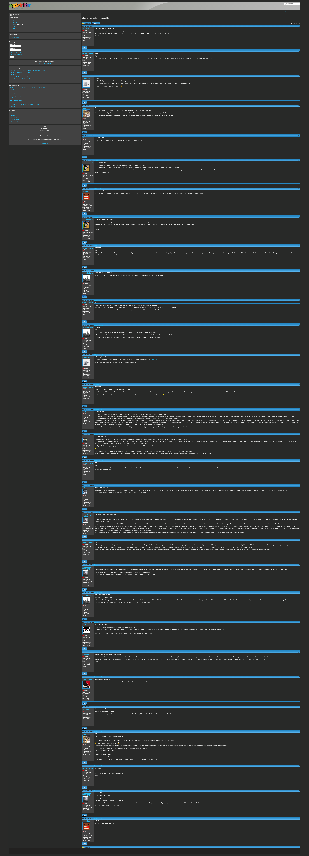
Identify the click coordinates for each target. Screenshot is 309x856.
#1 (299, 26)
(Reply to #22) (98, 622)
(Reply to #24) (98, 677)
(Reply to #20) (98, 565)
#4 (299, 105)
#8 (299, 217)
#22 (299, 592)
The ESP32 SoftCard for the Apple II (20, 78)
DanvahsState (87, 273)
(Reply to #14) (98, 409)
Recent (21, 11)
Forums (16, 11)
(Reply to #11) (98, 325)
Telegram (15, 28)
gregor (11, 102)
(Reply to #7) (97, 217)
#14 (299, 384)
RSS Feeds (14, 117)
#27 (299, 731)
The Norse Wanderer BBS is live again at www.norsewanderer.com (27, 104)
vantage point (87, 303)
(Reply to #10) (98, 300)
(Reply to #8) (97, 245)
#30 (299, 818)
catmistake (86, 488)
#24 (299, 652)
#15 (299, 409)
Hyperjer (85, 29)
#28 (299, 766)
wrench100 (13, 93)
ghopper (85, 654)
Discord (15, 22)
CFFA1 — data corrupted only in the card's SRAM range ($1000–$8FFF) (29, 70)
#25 (299, 677)
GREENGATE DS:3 (16, 74)
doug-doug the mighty (86, 515)
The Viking (12, 106)
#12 (299, 325)
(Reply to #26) (98, 731)
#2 (299, 51)
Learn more (13, 30)
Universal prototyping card (16, 100)
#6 (299, 160)
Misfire (14, 24)
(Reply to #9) (98, 270)
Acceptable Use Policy (16, 121)
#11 (299, 300)
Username (13, 44)
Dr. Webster (86, 191)
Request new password (17, 54)
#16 (299, 434)
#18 (299, 485)
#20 (299, 540)
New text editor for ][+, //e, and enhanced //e (22, 72)
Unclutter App (47, 63)
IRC (14, 19)
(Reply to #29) (98, 818)
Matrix (14, 21)
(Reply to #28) (98, 791)
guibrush (12, 89)
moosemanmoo (88, 679)
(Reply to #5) (97, 160)
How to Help (45, 143)
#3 (299, 76)
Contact (298, 11)
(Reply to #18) (98, 512)
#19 (299, 512)
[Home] (20, 8)
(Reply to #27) (98, 766)
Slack (14, 26)
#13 (299, 355)
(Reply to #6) (97, 188)
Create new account (16, 52)
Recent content (15, 37)
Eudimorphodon (88, 163)
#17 (299, 460)
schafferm (12, 98)
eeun (84, 108)
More (78, 81)
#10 (299, 270)
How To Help (282, 11)
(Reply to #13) (98, 384)
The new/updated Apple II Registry (18, 96)
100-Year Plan (291, 11)
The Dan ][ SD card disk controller (20, 76)
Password (13, 48)
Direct (39, 63)
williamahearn (87, 53)
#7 (299, 188)
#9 (299, 245)
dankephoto (86, 625)
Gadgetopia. (154, 359)
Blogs (12, 113)
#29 (299, 791)
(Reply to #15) (98, 434)
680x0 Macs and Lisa (101, 14)
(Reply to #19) (98, 540)
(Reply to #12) (98, 355)
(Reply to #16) (98, 460)
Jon (83, 437)
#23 (299, 622)
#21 (299, 565)
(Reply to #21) (98, 592)
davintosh (86, 78)
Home (10, 11)
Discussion (91, 14)
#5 (299, 135)
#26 (299, 706)
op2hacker (86, 412)
